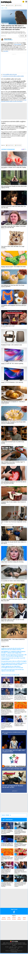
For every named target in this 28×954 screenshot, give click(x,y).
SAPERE (24, 917)
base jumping (17, 44)
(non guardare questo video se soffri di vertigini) (13, 100)
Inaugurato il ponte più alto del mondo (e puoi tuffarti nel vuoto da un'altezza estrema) (12, 649)
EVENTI (24, 919)
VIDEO (19, 917)
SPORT (9, 917)
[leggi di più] (26, 39)
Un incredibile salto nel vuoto (9, 74)
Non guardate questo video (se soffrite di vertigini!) (13, 661)
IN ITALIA (14, 919)
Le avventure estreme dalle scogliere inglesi (13, 76)
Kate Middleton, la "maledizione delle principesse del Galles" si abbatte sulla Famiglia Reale (13, 652)
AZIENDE (19, 919)
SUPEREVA (14, 945)
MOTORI (14, 917)
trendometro (9, 819)
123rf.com (6, 23)
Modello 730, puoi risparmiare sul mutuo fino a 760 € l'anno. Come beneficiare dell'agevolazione (13, 655)
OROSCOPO (3, 919)
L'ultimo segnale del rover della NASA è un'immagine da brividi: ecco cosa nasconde (12, 667)
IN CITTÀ (9, 919)
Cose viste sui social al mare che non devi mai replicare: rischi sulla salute (12, 670)
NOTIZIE (3, 917)
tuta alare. (5, 51)
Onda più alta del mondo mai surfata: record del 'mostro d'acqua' (13, 658)
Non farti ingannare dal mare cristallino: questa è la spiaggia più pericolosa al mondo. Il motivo (14, 663)
